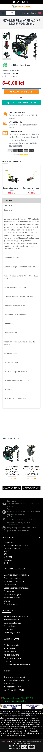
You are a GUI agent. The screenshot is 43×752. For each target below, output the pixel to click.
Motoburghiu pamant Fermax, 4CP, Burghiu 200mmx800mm (11, 471)
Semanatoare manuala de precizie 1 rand (11, 188)
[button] (6, 32)
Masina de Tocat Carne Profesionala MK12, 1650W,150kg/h (31, 471)
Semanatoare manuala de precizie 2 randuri (31, 188)
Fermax (15, 73)
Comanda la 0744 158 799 (23, 102)
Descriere (8, 200)
